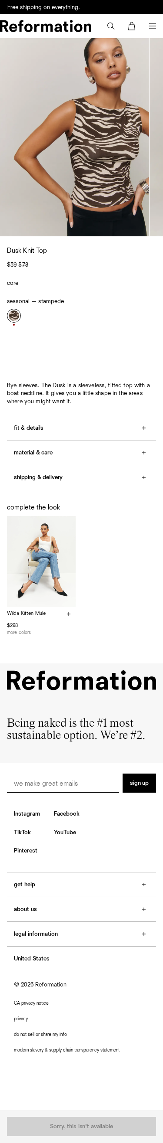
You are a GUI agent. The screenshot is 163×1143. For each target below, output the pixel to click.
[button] (111, 26)
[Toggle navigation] (152, 26)
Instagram (27, 814)
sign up (139, 783)
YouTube (65, 832)
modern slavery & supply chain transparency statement (67, 1050)
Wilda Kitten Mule (26, 613)
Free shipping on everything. (43, 7)
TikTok (22, 832)
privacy (21, 1018)
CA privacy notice (31, 1003)
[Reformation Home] (45, 26)
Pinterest (25, 851)
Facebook (67, 814)
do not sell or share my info (40, 1034)
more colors (19, 632)
